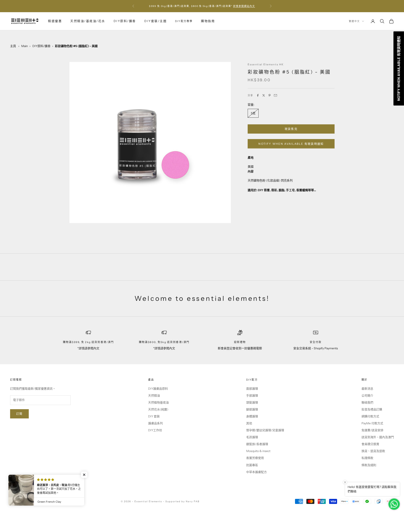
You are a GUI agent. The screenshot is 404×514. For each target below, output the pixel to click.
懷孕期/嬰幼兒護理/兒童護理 (265, 430)
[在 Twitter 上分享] (263, 95)
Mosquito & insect (258, 451)
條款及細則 (368, 465)
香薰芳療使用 (255, 458)
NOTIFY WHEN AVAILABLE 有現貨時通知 (291, 143)
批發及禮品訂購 (371, 409)
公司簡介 (367, 395)
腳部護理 (252, 409)
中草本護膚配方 (256, 472)
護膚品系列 (155, 423)
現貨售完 (291, 128)
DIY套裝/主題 (155, 21)
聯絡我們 (367, 402)
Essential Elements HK (266, 64)
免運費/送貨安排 (372, 430)
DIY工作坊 (155, 430)
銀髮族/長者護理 (257, 444)
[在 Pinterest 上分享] (269, 95)
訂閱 (19, 413)
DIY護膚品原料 (158, 388)
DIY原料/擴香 (125, 21)
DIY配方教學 (184, 21)
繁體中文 (354, 21)
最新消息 (367, 388)
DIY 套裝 (154, 416)
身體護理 (252, 416)
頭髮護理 (252, 402)
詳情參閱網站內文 (244, 6)
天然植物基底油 (158, 402)
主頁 (13, 46)
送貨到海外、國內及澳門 (377, 437)
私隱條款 (367, 458)
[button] (84, 475)
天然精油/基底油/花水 (87, 21)
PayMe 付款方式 (372, 423)
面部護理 (252, 388)
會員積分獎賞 (370, 444)
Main (24, 46)
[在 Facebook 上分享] (257, 95)
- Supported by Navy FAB (181, 501)
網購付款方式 (370, 416)
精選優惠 (55, 21)
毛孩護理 (252, 437)
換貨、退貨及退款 (373, 451)
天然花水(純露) (158, 409)
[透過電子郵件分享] (275, 95)
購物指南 (208, 21)
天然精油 (154, 395)
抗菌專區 (252, 465)
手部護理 (252, 395)
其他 (249, 423)
